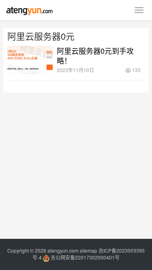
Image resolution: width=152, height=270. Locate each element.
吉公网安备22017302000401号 (84, 257)
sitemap (88, 250)
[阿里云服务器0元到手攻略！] (30, 60)
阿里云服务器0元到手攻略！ (95, 55)
